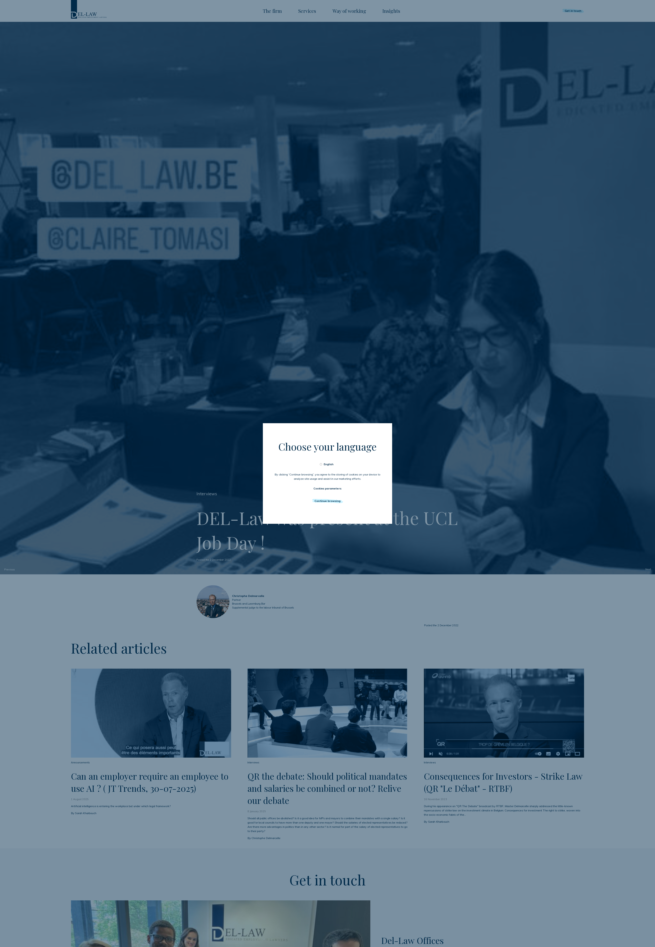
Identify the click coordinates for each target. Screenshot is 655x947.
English (328, 464)
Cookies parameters (327, 488)
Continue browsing (327, 501)
